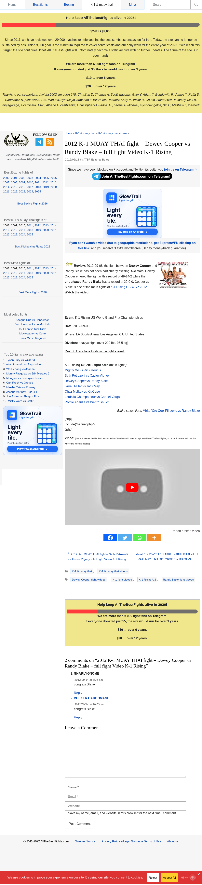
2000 (6, 177)
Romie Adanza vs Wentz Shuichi (87, 402)
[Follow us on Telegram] (39, 144)
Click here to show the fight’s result (95, 351)
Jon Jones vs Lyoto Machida (32, 324)
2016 (22, 187)
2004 (38, 177)
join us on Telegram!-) (180, 169)
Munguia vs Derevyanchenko (24, 378)
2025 (38, 191)
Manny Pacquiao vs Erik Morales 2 (27, 373)
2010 (30, 182)
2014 (6, 187)
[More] (154, 537)
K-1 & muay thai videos (112, 133)
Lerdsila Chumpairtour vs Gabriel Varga (92, 397)
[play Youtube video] (132, 487)
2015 (14, 187)
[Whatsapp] (139, 537)
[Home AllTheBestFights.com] (16, 145)
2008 (14, 182)
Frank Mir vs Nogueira (33, 338)
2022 (14, 191)
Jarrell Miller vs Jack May (82, 386)
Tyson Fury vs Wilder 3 (20, 359)
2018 (38, 187)
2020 (53, 187)
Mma (132, 4)
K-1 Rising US (147, 579)
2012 (45, 182)
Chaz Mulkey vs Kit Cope (82, 391)
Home (12, 4)
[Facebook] (110, 537)
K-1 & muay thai (101, 4)
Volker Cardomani (91, 698)
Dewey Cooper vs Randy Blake (87, 381)
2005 (46, 177)
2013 (53, 182)
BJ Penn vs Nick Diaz (32, 328)
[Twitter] (125, 537)
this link (192, 438)
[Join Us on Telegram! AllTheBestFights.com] (132, 178)
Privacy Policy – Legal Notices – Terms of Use (131, 841)
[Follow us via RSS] (50, 144)
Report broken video (185, 531)
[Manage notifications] (192, 877)
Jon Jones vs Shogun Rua (22, 396)
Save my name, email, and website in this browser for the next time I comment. (122, 813)
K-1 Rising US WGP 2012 (129, 287)
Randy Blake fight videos (178, 579)
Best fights (40, 4)
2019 (46, 187)
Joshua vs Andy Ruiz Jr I (21, 391)
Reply (78, 693)
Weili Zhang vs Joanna (20, 369)
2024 (30, 191)
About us (173, 841)
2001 (14, 177)
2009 (22, 182)
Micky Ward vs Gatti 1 (21, 400)
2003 (30, 177)
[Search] (196, 4)
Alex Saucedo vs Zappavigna (24, 364)
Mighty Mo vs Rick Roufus (83, 370)
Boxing (69, 4)
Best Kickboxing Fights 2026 (32, 246)
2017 (30, 187)
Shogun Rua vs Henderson (32, 319)
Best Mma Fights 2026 (33, 292)
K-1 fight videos (122, 579)
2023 (22, 191)
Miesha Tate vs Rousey (20, 387)
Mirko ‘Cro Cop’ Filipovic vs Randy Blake (171, 410)
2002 (22, 177)
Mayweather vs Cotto (32, 333)
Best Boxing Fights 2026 (32, 203)
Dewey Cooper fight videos (88, 579)
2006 (53, 177)
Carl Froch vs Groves (19, 382)
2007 (6, 182)
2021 (6, 191)
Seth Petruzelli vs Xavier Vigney (87, 375)
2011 (38, 182)
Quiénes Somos (85, 841)
